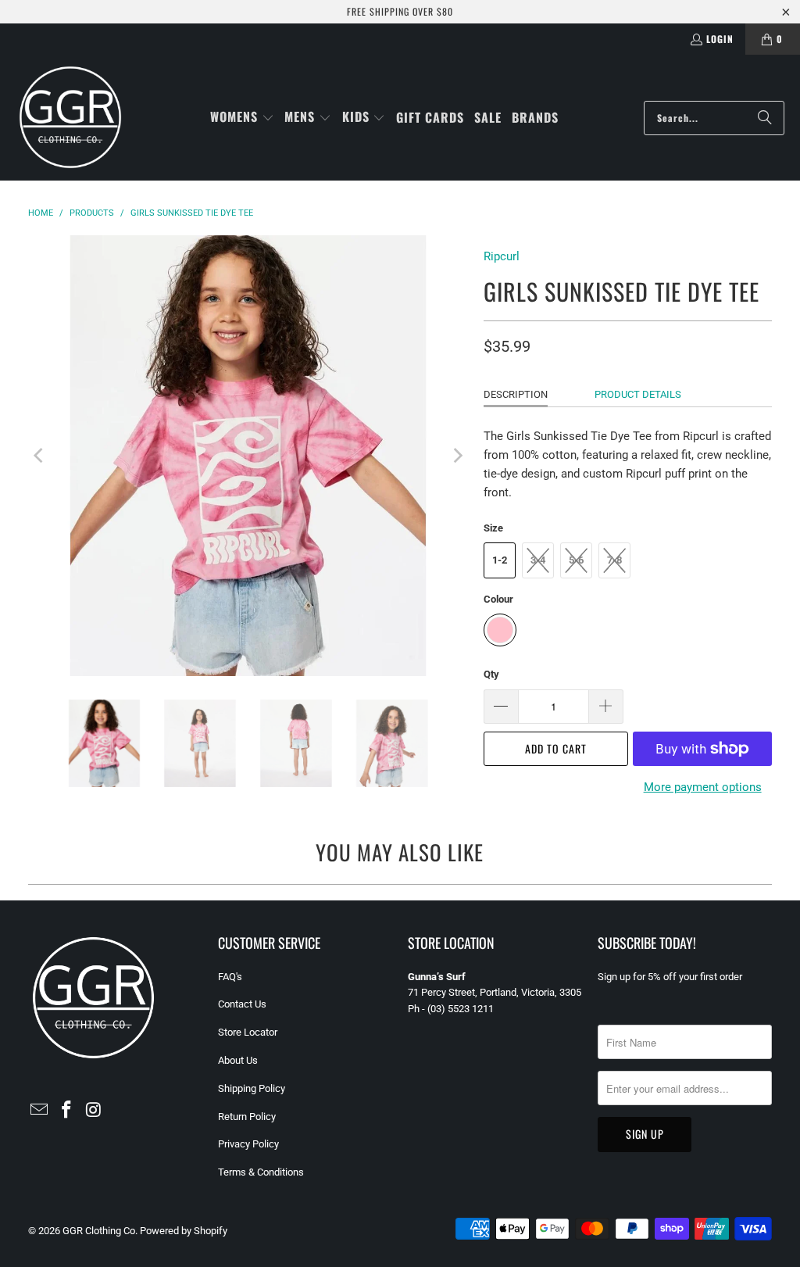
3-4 (537, 560)
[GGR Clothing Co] (70, 118)
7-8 (614, 560)
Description (516, 394)
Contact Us (242, 1004)
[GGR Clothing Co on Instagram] (93, 1111)
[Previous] (39, 455)
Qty (491, 674)
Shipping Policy (251, 1088)
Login (720, 38)
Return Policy (247, 1116)
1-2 (499, 560)
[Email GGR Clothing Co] (40, 1111)
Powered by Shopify (183, 1231)
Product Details (638, 394)
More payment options (703, 787)
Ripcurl (502, 256)
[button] (242, 118)
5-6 (576, 560)
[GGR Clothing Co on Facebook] (66, 1111)
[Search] (764, 118)
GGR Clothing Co (98, 1231)
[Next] (456, 455)
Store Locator (247, 1032)
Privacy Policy (248, 1144)
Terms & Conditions (261, 1172)
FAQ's (230, 976)
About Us (238, 1060)
